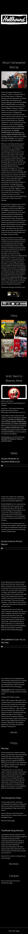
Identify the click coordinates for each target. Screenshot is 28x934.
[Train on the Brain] (7, 329)
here (20, 629)
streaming (7, 437)
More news (13, 732)
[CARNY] (20, 329)
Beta (2, 625)
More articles (13, 864)
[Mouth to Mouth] (20, 348)
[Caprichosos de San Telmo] (7, 348)
